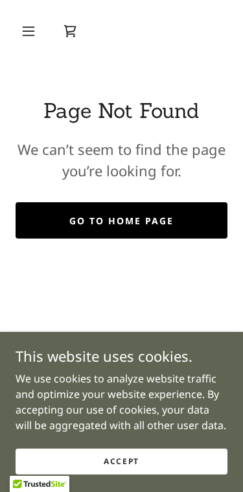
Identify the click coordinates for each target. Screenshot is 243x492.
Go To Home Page (121, 221)
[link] (70, 31)
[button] (28, 31)
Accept (121, 461)
